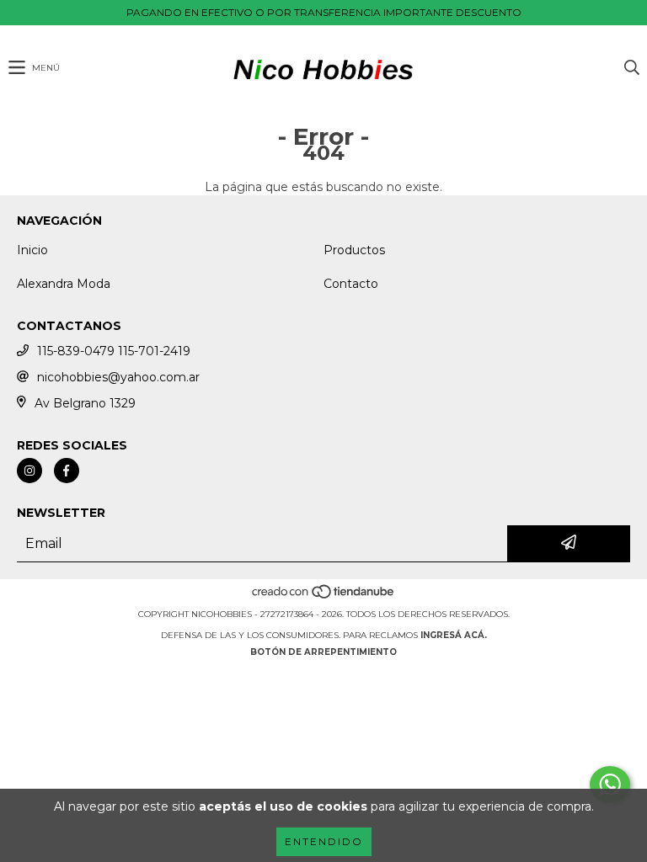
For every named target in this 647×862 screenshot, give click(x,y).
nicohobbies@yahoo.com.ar (118, 377)
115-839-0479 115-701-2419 (113, 351)
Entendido (324, 841)
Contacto (351, 283)
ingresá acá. (453, 635)
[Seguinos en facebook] (66, 470)
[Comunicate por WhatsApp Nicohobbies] (610, 784)
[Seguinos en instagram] (29, 470)
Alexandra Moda (63, 283)
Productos (354, 250)
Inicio (32, 250)
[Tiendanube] (324, 597)
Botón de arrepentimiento (323, 651)
